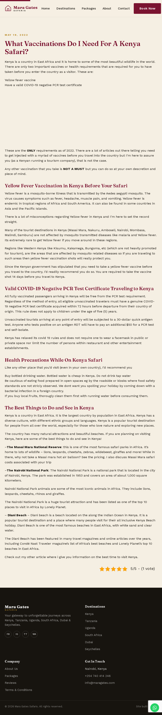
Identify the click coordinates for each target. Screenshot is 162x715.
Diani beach (39, 515)
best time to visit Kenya (119, 557)
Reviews (10, 683)
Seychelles (92, 649)
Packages (89, 8)
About (107, 8)
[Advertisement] (81, 117)
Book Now (147, 8)
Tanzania (91, 621)
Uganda (90, 628)
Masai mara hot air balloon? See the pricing (71, 457)
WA (34, 634)
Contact (124, 8)
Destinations (66, 8)
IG (17, 634)
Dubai (89, 642)
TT (25, 634)
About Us (11, 669)
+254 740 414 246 (98, 676)
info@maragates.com (100, 683)
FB (8, 634)
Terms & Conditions (18, 690)
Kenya (89, 614)
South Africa (93, 635)
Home (45, 8)
